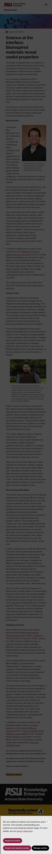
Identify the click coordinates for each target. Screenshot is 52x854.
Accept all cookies (12, 841)
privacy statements (25, 831)
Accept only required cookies (17, 848)
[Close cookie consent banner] (47, 822)
